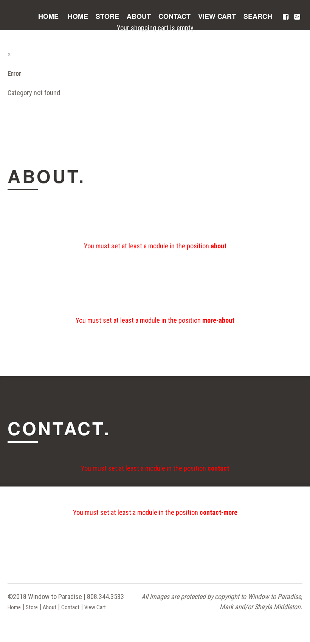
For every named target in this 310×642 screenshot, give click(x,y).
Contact (174, 16)
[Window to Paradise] (24, 21)
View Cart (217, 16)
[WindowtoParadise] (285, 17)
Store (107, 16)
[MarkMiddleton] (296, 17)
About (139, 16)
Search (257, 16)
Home (48, 16)
